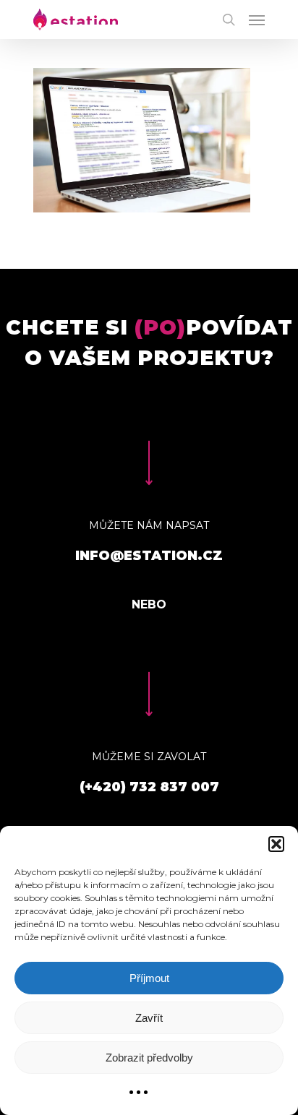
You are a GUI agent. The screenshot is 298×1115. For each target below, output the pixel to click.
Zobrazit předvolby (149, 1057)
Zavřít (149, 1018)
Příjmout (149, 978)
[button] (276, 844)
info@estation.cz (149, 556)
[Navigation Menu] (257, 19)
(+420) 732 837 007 (149, 787)
